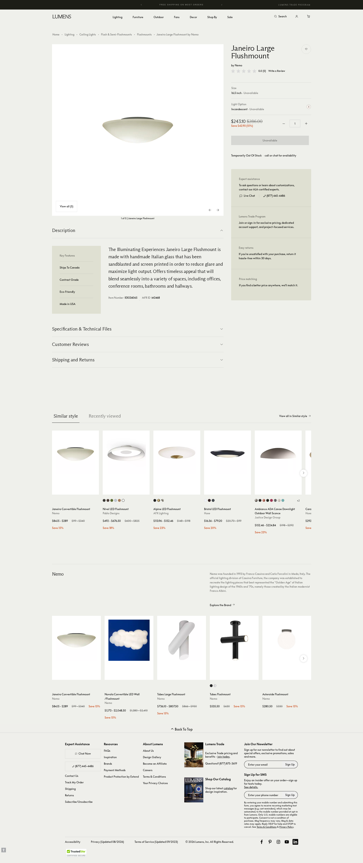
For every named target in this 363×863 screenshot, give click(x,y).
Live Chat (249, 195)
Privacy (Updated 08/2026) (107, 841)
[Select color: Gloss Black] (260, 500)
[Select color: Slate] (115, 500)
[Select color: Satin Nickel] (162, 500)
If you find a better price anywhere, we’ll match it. (268, 285)
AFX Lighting (160, 513)
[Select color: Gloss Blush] (263, 500)
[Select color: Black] (104, 500)
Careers (147, 770)
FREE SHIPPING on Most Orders (176, 5)
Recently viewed (105, 416)
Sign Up (290, 764)
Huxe (207, 513)
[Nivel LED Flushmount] (126, 454)
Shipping (70, 788)
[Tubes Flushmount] (234, 640)
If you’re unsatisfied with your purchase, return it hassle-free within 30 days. (267, 256)
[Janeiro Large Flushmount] (138, 130)
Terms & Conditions (154, 776)
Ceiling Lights (87, 34)
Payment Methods (115, 770)
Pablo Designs (111, 513)
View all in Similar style (293, 416)
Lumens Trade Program (294, 5)
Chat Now (85, 753)
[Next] (222, 5)
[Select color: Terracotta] (119, 500)
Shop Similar (78, 491)
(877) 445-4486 (276, 195)
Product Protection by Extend (121, 776)
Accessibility (72, 841)
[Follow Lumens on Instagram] (278, 842)
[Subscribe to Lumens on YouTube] (286, 842)
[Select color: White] (123, 500)
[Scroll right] (303, 473)
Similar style (66, 416)
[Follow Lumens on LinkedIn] (295, 842)
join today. (223, 756)
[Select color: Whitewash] (215, 685)
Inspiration (110, 757)
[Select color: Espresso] (108, 500)
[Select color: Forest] (111, 500)
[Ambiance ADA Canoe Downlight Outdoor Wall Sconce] (278, 454)
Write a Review (276, 71)
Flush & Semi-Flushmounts (116, 34)
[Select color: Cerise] (271, 500)
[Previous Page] (210, 210)
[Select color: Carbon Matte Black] (267, 500)
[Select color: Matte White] (279, 500)
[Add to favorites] (306, 49)
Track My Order (74, 782)
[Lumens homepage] (62, 17)
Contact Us (71, 775)
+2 (298, 500)
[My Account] (296, 16)
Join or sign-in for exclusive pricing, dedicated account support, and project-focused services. (266, 225)
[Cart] (309, 16)
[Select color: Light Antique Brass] (158, 500)
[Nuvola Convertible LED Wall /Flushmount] (129, 640)
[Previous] (141, 5)
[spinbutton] (295, 124)
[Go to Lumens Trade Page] (193, 754)
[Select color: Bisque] (256, 500)
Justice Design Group (267, 517)
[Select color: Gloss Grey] (275, 500)
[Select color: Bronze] (209, 500)
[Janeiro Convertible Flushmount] (75, 454)
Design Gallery (152, 757)
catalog (228, 788)
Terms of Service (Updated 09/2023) (156, 841)
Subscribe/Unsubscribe (79, 801)
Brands (108, 763)
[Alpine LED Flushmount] (176, 454)
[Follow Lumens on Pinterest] (270, 842)
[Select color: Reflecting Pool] (282, 500)
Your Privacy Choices (155, 783)
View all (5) (66, 206)
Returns (69, 795)
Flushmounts (144, 34)
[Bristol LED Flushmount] (227, 454)
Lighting (69, 34)
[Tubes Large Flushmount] (181, 640)
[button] (243, 71)
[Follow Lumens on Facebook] (261, 842)
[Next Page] (218, 210)
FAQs (107, 750)
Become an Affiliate (155, 763)
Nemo (238, 65)
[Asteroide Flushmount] (286, 640)
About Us (148, 750)
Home (55, 34)
